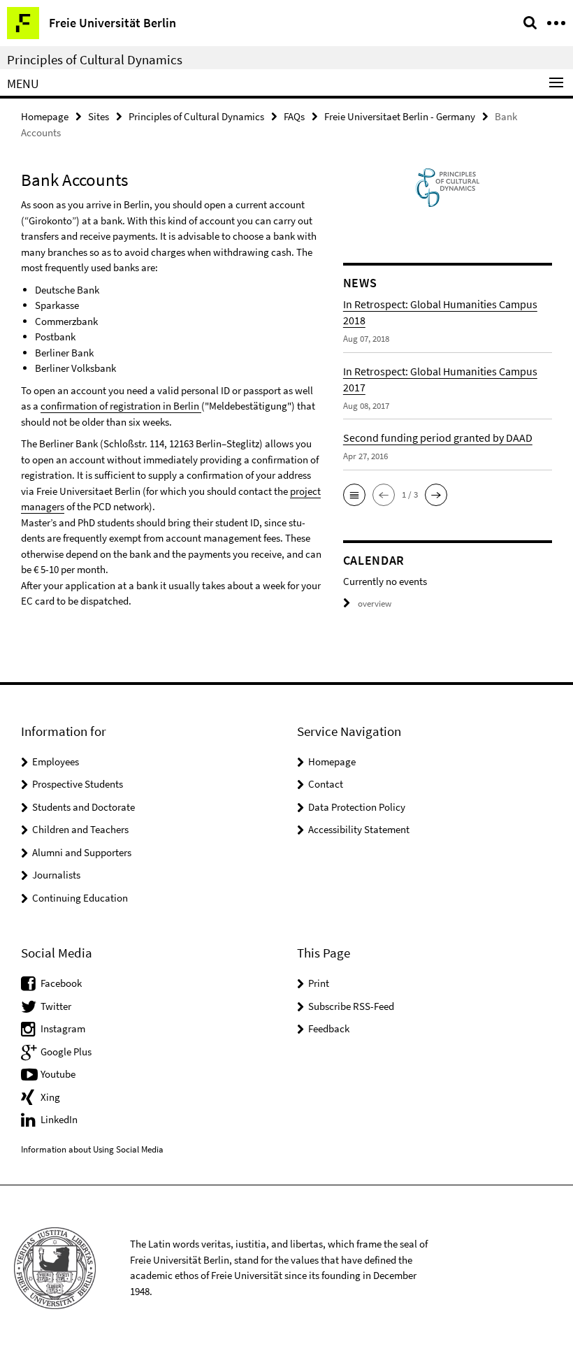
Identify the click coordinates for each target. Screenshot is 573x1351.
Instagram (63, 1028)
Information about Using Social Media (92, 1149)
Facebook (61, 983)
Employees (55, 761)
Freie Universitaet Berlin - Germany (399, 116)
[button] (354, 495)
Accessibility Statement (358, 829)
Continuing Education (80, 897)
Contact (325, 783)
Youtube (58, 1074)
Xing (50, 1097)
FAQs (294, 116)
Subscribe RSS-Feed (351, 1006)
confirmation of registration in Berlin (121, 405)
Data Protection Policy (356, 807)
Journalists (56, 874)
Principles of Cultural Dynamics (94, 59)
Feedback (328, 1028)
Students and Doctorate (83, 807)
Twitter (56, 1006)
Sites (98, 116)
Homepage (44, 116)
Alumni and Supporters (81, 852)
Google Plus (66, 1051)
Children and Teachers (80, 829)
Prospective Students (77, 783)
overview (374, 603)
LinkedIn (59, 1119)
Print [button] (318, 983)
